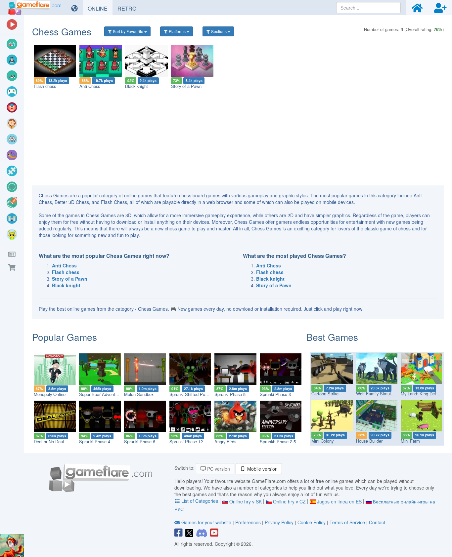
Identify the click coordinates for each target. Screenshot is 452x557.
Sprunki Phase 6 (139, 441)
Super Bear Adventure (100, 394)
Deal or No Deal (49, 441)
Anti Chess (89, 86)
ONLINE (100, 8)
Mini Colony (322, 441)
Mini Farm (410, 441)
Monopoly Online (50, 394)
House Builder (369, 441)
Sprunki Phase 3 (275, 394)
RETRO (129, 8)
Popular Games (64, 336)
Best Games (332, 336)
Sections (219, 31)
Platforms (177, 31)
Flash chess (45, 86)
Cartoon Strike (325, 393)
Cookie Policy (311, 522)
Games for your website (206, 522)
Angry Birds (225, 441)
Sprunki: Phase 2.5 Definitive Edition (294, 441)
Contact (377, 522)
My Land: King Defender (424, 393)
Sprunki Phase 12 (186, 441)
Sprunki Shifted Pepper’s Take (198, 394)
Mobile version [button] (262, 468)
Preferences (248, 522)
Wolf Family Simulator (377, 393)
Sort (127, 31)
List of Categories (199, 500)
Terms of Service (347, 522)
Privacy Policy (279, 522)
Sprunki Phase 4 (94, 441)
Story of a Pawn (186, 86)
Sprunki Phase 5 (230, 394)
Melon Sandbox (139, 394)
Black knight (136, 86)
